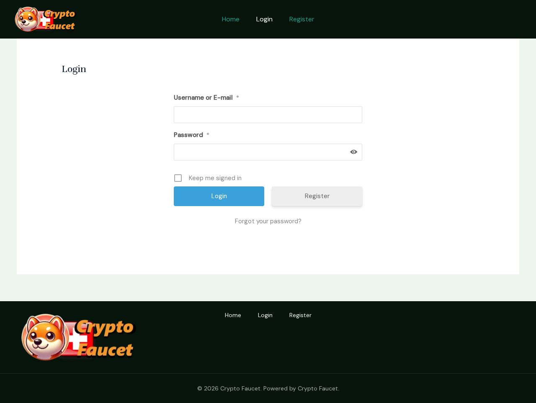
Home (231, 19)
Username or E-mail (206, 97)
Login (264, 19)
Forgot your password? (268, 221)
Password (191, 135)
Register (301, 19)
